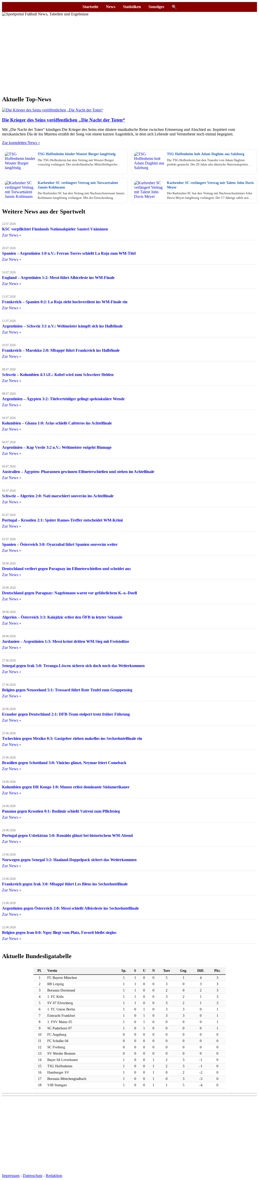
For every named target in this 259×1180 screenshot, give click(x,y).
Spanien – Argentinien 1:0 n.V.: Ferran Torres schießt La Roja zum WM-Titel (69, 253)
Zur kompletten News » (21, 142)
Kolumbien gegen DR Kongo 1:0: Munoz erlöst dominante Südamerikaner (66, 787)
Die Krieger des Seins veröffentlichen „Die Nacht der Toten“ (63, 120)
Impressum (10, 1175)
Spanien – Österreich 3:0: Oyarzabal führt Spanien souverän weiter (60, 544)
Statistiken (132, 7)
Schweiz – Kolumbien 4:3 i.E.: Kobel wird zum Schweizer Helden (58, 374)
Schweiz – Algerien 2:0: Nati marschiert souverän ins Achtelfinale (58, 496)
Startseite (90, 7)
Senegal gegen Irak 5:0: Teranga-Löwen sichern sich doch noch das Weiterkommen (73, 666)
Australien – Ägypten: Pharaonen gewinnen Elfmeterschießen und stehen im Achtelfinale (78, 471)
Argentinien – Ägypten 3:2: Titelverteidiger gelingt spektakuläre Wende (63, 399)
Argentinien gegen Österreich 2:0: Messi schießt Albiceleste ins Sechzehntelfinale (70, 908)
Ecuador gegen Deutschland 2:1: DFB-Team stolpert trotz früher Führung (66, 714)
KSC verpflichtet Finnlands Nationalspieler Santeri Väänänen (55, 229)
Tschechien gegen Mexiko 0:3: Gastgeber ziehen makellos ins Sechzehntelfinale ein (72, 738)
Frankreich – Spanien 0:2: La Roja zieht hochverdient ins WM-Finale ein (64, 302)
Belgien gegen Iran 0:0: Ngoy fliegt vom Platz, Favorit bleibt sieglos (59, 932)
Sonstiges (156, 7)
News (110, 7)
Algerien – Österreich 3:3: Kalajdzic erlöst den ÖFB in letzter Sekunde (62, 617)
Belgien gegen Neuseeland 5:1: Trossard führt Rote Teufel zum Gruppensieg (67, 690)
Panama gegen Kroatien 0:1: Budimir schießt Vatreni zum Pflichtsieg (61, 811)
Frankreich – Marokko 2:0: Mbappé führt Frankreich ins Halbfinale (61, 350)
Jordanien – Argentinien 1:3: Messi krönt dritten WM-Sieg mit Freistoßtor (65, 641)
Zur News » (11, 235)
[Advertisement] (129, 55)
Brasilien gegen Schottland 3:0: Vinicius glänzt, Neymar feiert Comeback (64, 763)
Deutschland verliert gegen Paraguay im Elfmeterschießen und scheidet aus (66, 569)
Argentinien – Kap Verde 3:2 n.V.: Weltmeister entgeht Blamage (57, 447)
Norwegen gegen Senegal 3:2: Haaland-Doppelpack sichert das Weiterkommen (69, 860)
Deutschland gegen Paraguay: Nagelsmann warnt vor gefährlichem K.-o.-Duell (69, 593)
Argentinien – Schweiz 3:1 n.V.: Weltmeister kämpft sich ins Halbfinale (62, 326)
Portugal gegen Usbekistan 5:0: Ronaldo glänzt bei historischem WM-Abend (67, 835)
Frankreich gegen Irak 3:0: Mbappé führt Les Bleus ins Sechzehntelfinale (65, 884)
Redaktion (54, 1175)
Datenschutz (32, 1175)
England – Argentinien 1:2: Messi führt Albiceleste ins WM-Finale (58, 277)
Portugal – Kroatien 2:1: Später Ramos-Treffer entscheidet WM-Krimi (62, 520)
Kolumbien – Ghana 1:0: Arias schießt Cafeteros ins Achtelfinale (57, 423)
